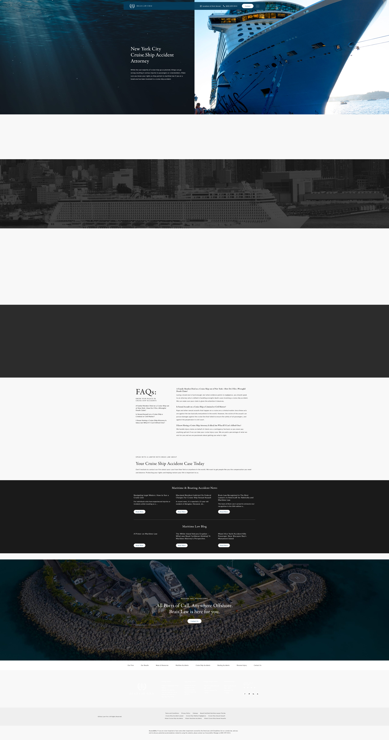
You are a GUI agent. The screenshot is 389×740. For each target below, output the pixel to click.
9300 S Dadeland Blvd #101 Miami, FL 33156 (170, 687)
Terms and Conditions (172, 713)
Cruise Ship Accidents (203, 665)
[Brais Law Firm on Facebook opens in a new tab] (245, 694)
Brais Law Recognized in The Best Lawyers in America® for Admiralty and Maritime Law (235, 497)
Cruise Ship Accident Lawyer (175, 716)
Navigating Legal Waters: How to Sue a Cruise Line (151, 496)
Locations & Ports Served (212, 6)
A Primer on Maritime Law (145, 533)
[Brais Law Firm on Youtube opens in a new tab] (257, 694)
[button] (172, 692)
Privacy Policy (185, 713)
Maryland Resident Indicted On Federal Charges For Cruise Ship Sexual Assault (193, 496)
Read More (139, 512)
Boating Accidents (223, 665)
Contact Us (194, 621)
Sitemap (195, 713)
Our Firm (131, 665)
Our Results (145, 665)
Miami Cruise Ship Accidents (174, 718)
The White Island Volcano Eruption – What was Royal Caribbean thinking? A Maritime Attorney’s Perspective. (193, 536)
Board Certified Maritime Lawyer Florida (212, 713)
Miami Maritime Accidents (193, 718)
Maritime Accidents (182, 665)
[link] (230, 6)
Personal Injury (242, 665)
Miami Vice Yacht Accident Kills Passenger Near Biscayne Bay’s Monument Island (232, 536)
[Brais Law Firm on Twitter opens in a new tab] (249, 694)
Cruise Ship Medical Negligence (196, 716)
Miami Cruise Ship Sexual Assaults (215, 718)
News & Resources (162, 665)
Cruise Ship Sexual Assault (216, 716)
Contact (248, 6)
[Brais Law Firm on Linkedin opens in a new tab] (253, 694)
